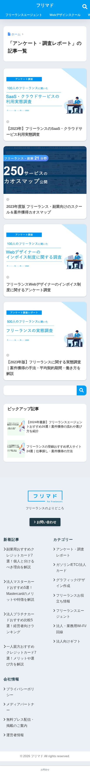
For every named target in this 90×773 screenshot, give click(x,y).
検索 (82, 390)
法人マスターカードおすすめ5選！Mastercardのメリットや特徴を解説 (20, 590)
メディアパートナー (20, 707)
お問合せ (45, 769)
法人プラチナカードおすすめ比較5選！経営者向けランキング (20, 623)
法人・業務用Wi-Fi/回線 (71, 629)
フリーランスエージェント (70, 613)
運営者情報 (15, 735)
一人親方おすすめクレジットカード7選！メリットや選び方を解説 (21, 655)
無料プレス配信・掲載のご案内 (20, 722)
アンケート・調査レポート (70, 552)
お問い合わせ (46, 522)
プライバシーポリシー (20, 692)
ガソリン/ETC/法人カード (71, 567)
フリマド (45, 5)
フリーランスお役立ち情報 (70, 598)
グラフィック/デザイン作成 (70, 583)
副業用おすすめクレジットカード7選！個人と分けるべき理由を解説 (20, 558)
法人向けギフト (68, 641)
